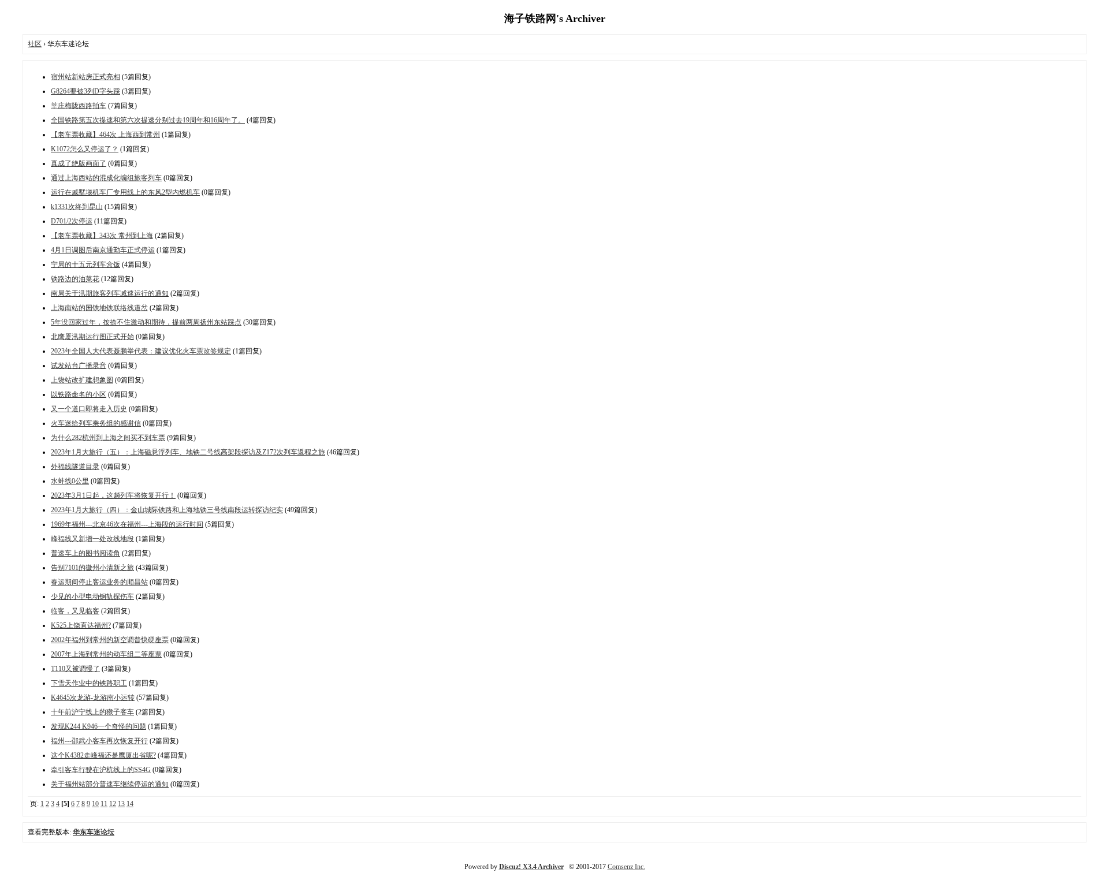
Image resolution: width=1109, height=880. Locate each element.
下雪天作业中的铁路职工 (89, 683)
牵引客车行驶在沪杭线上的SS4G (101, 770)
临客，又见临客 (75, 611)
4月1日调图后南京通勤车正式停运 (103, 250)
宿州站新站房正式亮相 (85, 77)
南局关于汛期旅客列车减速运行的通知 (110, 293)
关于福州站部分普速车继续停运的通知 (110, 784)
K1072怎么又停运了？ (84, 149)
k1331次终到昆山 (77, 207)
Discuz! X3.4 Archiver (531, 867)
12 (112, 804)
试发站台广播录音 (78, 365)
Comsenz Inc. (626, 867)
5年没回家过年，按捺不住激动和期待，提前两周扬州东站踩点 (146, 322)
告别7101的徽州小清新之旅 (92, 568)
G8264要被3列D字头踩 (85, 91)
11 (104, 804)
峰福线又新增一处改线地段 (92, 539)
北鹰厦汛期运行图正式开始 (92, 337)
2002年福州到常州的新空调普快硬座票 (110, 640)
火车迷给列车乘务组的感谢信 (96, 423)
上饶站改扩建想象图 (82, 380)
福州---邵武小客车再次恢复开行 (99, 741)
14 (129, 804)
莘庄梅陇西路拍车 (78, 106)
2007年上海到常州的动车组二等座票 (106, 654)
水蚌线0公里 (70, 481)
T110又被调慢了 (75, 669)
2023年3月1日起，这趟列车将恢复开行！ (113, 495)
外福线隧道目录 (75, 467)
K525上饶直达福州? (81, 625)
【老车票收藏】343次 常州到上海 (102, 236)
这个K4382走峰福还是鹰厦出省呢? (103, 755)
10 (95, 804)
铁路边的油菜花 (75, 279)
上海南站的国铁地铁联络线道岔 (99, 308)
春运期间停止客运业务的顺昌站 (99, 582)
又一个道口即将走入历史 (89, 409)
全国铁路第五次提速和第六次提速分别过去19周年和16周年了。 (148, 120)
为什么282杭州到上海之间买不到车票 (108, 438)
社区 (35, 44)
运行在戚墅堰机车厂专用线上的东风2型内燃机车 (125, 192)
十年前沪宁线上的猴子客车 (92, 712)
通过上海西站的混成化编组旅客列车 (106, 178)
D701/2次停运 (71, 221)
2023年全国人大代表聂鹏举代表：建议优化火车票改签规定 (141, 351)
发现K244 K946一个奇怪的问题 (98, 726)
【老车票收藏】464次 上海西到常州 (105, 134)
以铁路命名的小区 (78, 394)
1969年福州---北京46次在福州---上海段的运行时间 (127, 524)
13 (121, 804)
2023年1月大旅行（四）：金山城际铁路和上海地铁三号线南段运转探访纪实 (167, 510)
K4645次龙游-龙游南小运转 (93, 697)
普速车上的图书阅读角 (85, 553)
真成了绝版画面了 (78, 163)
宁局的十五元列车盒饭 (85, 264)
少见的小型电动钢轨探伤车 (92, 596)
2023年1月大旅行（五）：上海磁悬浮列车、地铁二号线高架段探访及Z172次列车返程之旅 (188, 452)
